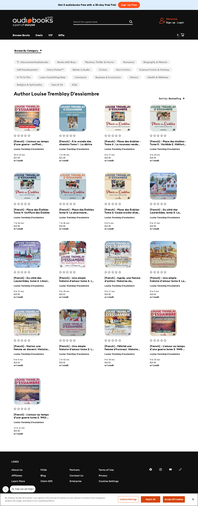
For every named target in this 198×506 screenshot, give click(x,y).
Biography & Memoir (155, 62)
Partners (75, 470)
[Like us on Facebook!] (151, 479)
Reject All (150, 499)
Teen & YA (57, 85)
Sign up (170, 23)
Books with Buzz (66, 62)
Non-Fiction (123, 70)
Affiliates (16, 475)
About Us (16, 470)
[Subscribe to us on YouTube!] (170, 479)
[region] (99, 499)
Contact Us (76, 475)
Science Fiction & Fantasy (154, 70)
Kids (74, 85)
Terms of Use (106, 470)
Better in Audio (81, 70)
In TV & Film (23, 77)
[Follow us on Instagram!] (161, 479)
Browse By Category (26, 51)
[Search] (130, 21)
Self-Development (27, 70)
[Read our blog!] (180, 479)
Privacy (103, 475)
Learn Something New (52, 77)
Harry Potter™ (55, 70)
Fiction (103, 70)
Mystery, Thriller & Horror (99, 62)
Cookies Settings (108, 481)
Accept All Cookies (174, 499)
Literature (80, 77)
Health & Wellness (157, 77)
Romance (128, 62)
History (134, 77)
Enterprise (76, 481)
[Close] (193, 499)
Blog (43, 475)
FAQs (44, 470)
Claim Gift (46, 481)
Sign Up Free (129, 5)
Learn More (18, 481)
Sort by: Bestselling (170, 98)
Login (180, 23)
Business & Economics (108, 77)
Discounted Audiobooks (34, 62)
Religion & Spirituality (29, 85)
